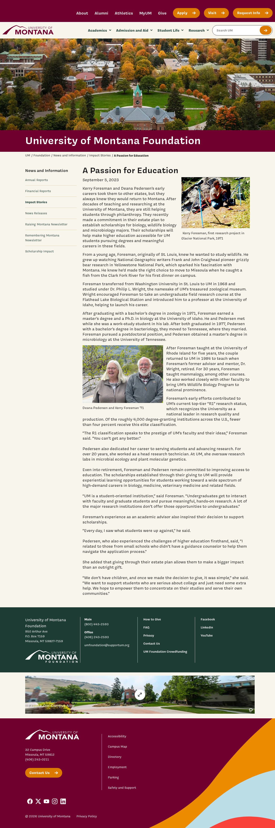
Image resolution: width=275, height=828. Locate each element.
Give (162, 13)
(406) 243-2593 (96, 637)
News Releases (36, 213)
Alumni (101, 13)
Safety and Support (122, 788)
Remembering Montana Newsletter (42, 238)
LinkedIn (207, 627)
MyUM (145, 13)
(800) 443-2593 (96, 624)
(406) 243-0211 (37, 759)
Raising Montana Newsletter (46, 225)
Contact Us (151, 643)
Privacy (148, 635)
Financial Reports (38, 191)
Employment (117, 767)
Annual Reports (36, 180)
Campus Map (117, 747)
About (82, 13)
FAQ (146, 627)
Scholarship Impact (39, 252)
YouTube (207, 635)
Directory (114, 757)
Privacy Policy (87, 816)
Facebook (208, 619)
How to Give (152, 619)
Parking (113, 777)
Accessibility (117, 736)
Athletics (124, 13)
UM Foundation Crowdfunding (165, 651)
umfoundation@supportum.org (106, 645)
